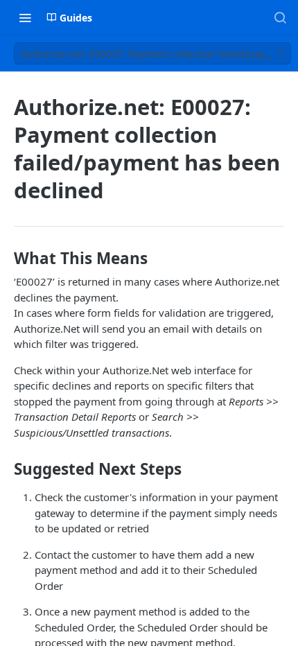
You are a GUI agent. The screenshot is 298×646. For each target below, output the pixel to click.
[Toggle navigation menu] (25, 17)
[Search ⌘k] (280, 17)
